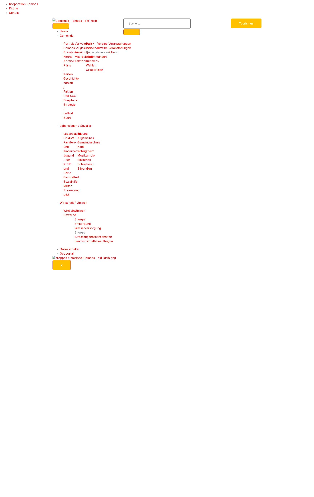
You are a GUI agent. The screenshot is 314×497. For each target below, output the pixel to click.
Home (64, 31)
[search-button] (131, 32)
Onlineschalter (70, 249)
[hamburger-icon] (61, 26)
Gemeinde (66, 35)
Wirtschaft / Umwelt (73, 202)
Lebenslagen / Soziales (76, 125)
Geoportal (67, 253)
